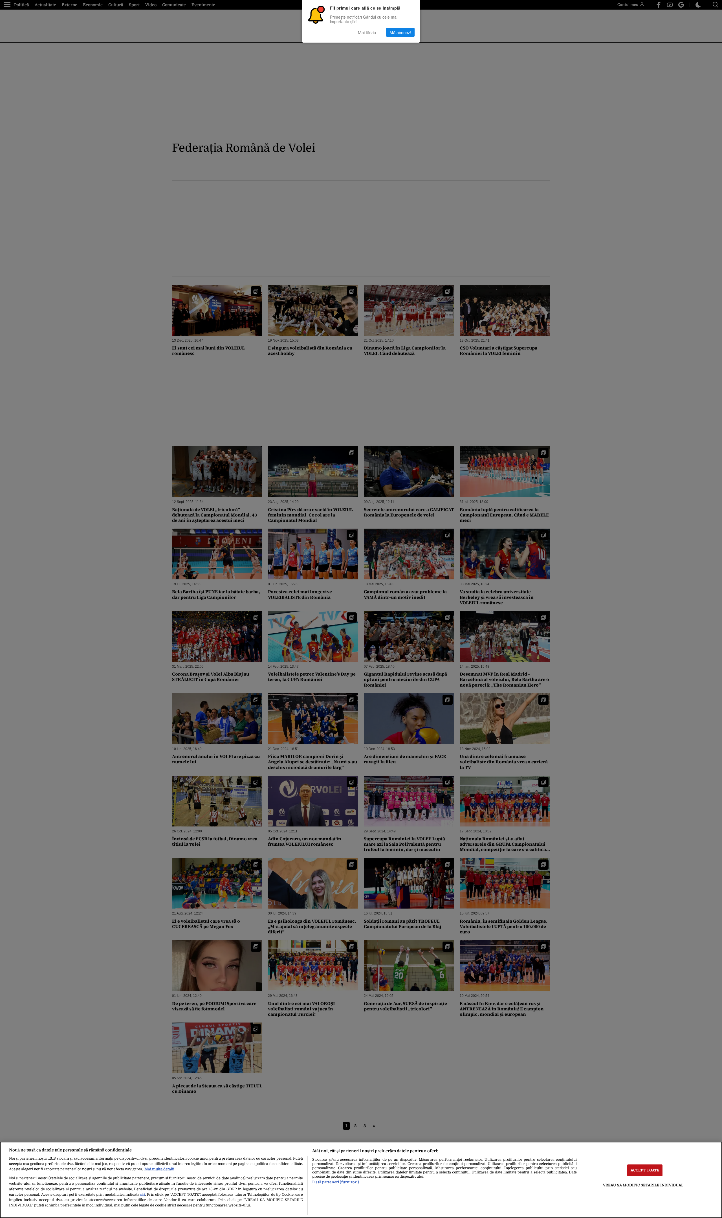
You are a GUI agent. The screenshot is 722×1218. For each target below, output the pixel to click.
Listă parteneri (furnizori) (335, 1182)
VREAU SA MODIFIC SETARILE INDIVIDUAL (643, 1185)
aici (142, 1194)
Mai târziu (367, 32)
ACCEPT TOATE (645, 1170)
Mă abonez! (400, 32)
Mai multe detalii (159, 1169)
